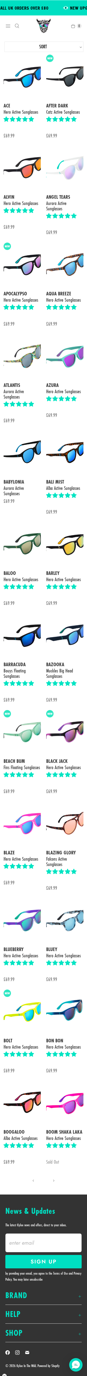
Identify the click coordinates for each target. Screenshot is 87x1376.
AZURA (52, 385)
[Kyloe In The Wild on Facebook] (10, 1352)
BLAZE (9, 853)
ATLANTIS (12, 385)
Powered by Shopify (48, 1365)
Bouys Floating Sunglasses (15, 673)
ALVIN (9, 197)
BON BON (54, 1041)
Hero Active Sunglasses (21, 112)
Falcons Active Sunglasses (56, 861)
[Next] (54, 1181)
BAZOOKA (55, 665)
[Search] (16, 26)
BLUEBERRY (14, 949)
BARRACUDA (15, 665)
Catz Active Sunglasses (63, 112)
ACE (7, 106)
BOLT (8, 1041)
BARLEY (53, 573)
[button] (19, 119)
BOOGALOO (14, 1132)
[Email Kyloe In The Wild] (30, 1352)
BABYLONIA (14, 482)
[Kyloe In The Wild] (43, 25)
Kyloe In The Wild (26, 1365)
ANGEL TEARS (58, 197)
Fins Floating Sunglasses (22, 767)
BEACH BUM (14, 761)
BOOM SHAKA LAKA (64, 1132)
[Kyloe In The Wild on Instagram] (20, 1352)
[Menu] (8, 26)
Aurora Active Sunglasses (56, 206)
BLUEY (51, 949)
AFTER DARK (57, 106)
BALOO (10, 573)
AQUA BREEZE (58, 294)
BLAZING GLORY (61, 853)
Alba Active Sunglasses (63, 488)
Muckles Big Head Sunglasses (59, 673)
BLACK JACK (57, 761)
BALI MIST (55, 482)
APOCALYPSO (15, 294)
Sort (26, 46)
